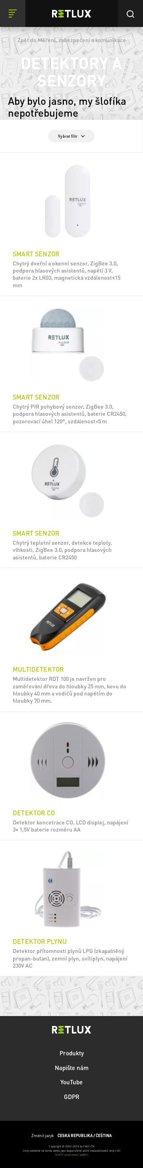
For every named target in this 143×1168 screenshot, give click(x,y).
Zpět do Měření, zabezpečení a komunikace (71, 39)
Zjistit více (72, 286)
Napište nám (72, 1068)
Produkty (72, 1053)
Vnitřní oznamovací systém (71, 1154)
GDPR (71, 1097)
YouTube (71, 1082)
